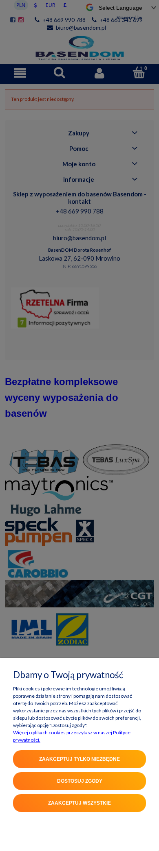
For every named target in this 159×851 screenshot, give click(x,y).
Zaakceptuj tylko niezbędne (79, 759)
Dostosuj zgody (79, 781)
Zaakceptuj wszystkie (79, 803)
